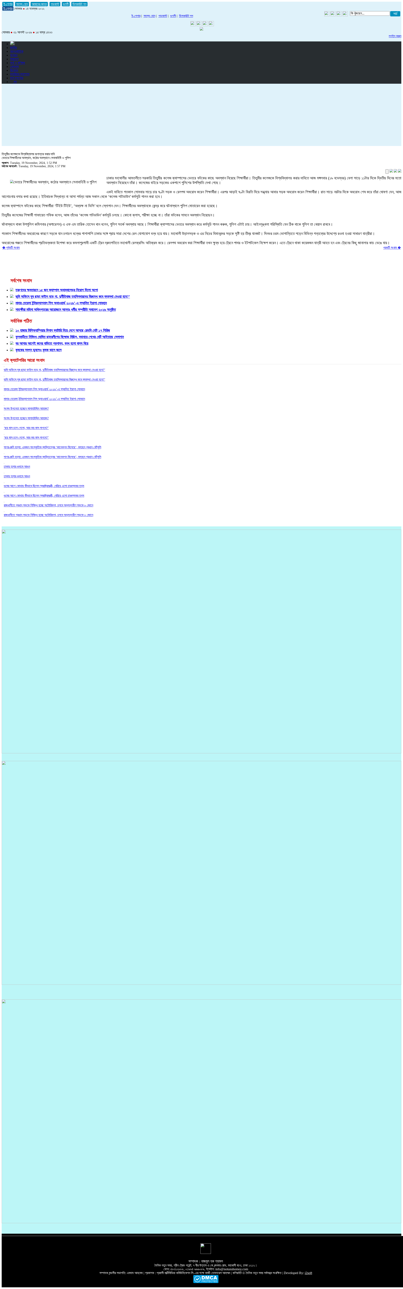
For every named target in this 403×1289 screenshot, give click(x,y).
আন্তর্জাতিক (16, 51)
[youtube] (327, 15)
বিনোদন (14, 70)
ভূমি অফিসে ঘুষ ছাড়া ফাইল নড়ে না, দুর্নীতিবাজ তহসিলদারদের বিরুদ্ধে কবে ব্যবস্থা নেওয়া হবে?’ (54, 370)
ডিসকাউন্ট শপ (79, 4)
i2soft (308, 1273)
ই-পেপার (7, 4)
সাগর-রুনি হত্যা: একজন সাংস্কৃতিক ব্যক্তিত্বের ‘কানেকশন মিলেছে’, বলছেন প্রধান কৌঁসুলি (52, 447)
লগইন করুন (395, 36)
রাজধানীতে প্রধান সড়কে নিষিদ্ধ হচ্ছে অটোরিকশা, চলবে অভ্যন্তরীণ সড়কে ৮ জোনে (48, 505)
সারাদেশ (14, 59)
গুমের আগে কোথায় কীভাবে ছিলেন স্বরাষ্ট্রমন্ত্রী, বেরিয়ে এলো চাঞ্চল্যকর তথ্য (44, 486)
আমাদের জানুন (39, 4)
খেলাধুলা (14, 66)
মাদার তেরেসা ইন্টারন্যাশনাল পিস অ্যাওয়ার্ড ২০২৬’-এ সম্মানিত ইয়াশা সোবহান (44, 389)
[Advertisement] (201, 116)
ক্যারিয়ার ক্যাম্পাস (19, 74)
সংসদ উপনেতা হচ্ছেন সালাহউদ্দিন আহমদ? (26, 408)
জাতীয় (13, 47)
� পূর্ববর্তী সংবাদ (11, 247)
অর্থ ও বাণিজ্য (17, 63)
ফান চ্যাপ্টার (16, 78)
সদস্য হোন (22, 4)
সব (15, 81)
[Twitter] (333, 15)
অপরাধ (13, 55)
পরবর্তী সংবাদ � (392, 247)
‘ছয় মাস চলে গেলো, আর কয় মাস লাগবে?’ (26, 428)
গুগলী (66, 4)
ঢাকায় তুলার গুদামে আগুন (17, 466)
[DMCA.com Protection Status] (206, 1282)
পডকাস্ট (55, 4)
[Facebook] (339, 15)
